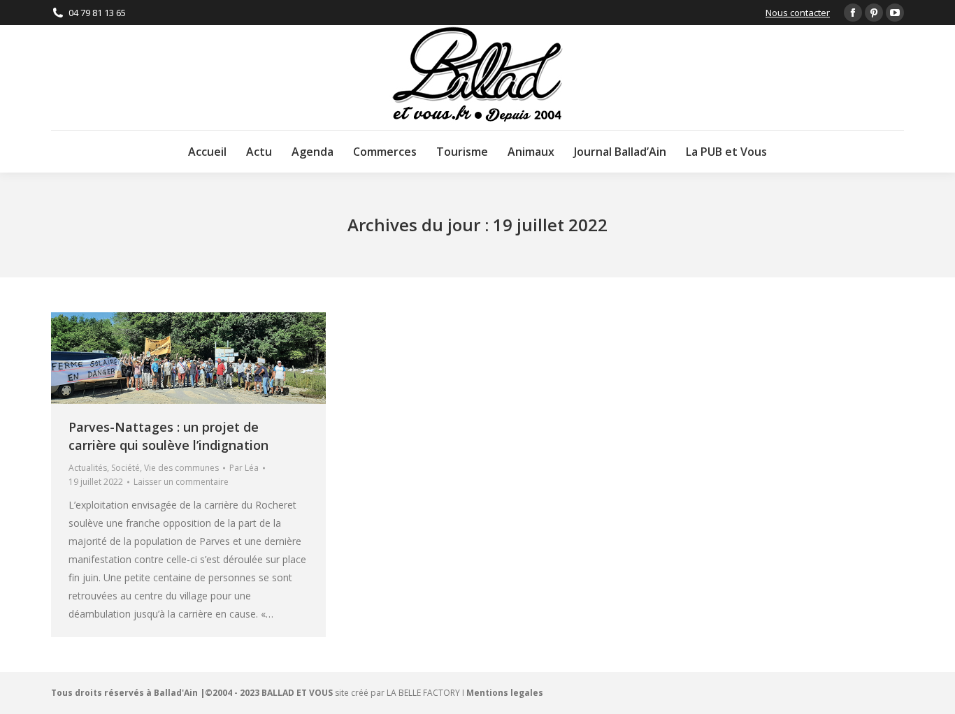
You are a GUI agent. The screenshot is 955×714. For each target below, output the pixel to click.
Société (125, 468)
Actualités (88, 468)
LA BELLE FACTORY (423, 693)
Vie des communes (181, 468)
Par (244, 468)
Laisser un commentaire (181, 482)
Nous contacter (798, 12)
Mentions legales (504, 693)
